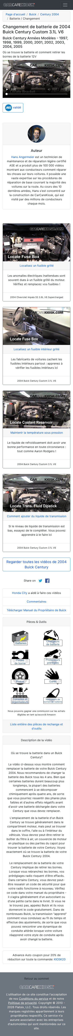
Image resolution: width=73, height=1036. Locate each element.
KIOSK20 (60, 959)
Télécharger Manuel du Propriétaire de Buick (36, 610)
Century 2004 (49, 14)
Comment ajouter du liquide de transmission (36, 516)
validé (16, 107)
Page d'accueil (15, 14)
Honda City (19, 593)
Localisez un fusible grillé (37, 265)
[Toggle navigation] (65, 4)
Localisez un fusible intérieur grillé (36, 349)
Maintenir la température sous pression (36, 432)
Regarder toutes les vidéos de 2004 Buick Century (36, 564)
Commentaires (36, 601)
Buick (32, 14)
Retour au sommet (36, 978)
